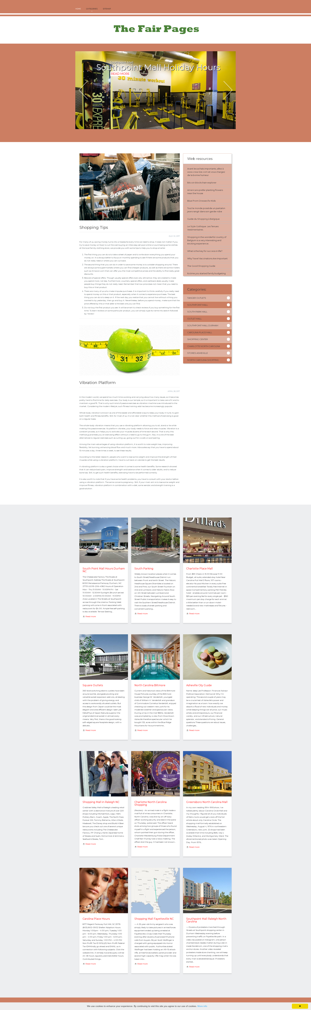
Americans (192, 190)
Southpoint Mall (197, 305)
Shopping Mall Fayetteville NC (154, 918)
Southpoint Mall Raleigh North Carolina (206, 920)
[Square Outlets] (103, 679)
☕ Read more (89, 616)
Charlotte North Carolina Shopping (150, 804)
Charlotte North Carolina (203, 346)
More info (202, 1006)
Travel (195, 258)
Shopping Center (197, 339)
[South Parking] (155, 562)
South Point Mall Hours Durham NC (104, 570)
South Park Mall (197, 311)
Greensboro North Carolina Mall (207, 802)
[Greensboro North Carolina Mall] (207, 795)
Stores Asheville (197, 353)
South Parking (143, 568)
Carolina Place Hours (96, 918)
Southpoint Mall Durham (202, 325)
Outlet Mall (194, 318)
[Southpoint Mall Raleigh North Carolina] (207, 912)
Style (193, 226)
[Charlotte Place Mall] (207, 562)
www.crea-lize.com (197, 172)
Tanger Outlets (196, 298)
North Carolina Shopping (203, 360)
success (211, 251)
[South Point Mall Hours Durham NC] (103, 562)
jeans (190, 211)
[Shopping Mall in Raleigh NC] (103, 795)
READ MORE (120, 82)
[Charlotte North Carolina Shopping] (155, 795)
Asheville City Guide (199, 685)
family (211, 273)
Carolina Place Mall (199, 332)
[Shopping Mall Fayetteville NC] (155, 912)
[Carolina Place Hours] (103, 912)
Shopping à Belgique (208, 219)
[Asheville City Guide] (207, 679)
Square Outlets (93, 685)
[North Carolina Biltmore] (155, 679)
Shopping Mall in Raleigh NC (101, 802)
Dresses (203, 200)
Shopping (192, 237)
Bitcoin (191, 182)
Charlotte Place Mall (199, 568)
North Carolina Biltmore (149, 685)
